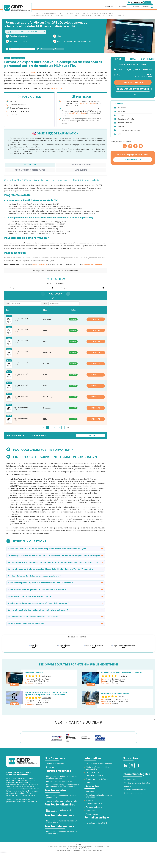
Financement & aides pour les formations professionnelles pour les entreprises (62, 786)
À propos (89, 800)
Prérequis (121, 115)
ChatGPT (7, 58)
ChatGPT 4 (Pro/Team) (87, 103)
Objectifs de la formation (126, 119)
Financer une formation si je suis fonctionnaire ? (59, 811)
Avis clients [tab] (81, 170)
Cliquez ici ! (90, 435)
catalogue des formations (92, 264)
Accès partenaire (93, 814)
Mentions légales (131, 780)
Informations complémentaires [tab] (30, 170)
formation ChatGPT (39, 264)
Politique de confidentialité (135, 790)
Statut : (45, 303)
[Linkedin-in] (125, 765)
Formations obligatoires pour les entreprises (99, 796)
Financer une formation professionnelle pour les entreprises (61, 777)
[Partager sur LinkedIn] (125, 146)
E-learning (50, 767)
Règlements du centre (133, 793)
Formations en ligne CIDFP (96, 823)
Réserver (121, 126)
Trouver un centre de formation (98, 779)
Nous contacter (133, 160)
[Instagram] (132, 765)
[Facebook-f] (138, 765)
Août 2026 (55, 293)
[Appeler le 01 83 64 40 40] (140, 2)
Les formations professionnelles (59, 781)
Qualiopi (127, 786)
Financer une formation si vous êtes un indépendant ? (61, 822)
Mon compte (91, 811)
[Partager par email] (141, 146)
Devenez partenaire (94, 807)
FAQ (119, 134)
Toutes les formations (55, 764)
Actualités (135, 7)
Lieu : (7, 303)
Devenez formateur (94, 804)
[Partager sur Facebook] (135, 146)
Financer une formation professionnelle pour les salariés (61, 797)
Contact (145, 7)
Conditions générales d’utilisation (137, 783)
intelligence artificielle (17, 58)
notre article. (56, 88)
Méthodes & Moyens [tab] (81, 165)
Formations (108, 7)
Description (122, 108)
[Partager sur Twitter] (130, 146)
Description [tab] (30, 165)
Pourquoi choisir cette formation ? (129, 130)
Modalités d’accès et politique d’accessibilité (98, 768)
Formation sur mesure (94, 776)
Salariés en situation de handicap (99, 764)
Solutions (122, 7)
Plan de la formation (125, 123)
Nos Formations (92, 772)
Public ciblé (122, 111)
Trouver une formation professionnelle (61, 801)
